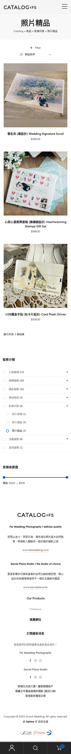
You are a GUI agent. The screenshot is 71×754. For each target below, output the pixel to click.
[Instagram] (35, 660)
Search (35, 748)
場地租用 (14, 397)
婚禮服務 (14, 380)
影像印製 (14, 406)
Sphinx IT (31, 722)
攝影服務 (14, 389)
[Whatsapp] (40, 660)
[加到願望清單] (62, 68)
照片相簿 (17, 414)
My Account (12, 748)
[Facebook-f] (30, 660)
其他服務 (14, 447)
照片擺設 (17, 422)
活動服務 (14, 439)
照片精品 (17, 431)
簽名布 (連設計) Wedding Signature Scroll (35, 134)
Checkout (35, 609)
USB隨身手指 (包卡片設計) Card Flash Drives (35, 314)
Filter (38, 48)
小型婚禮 (14, 372)
